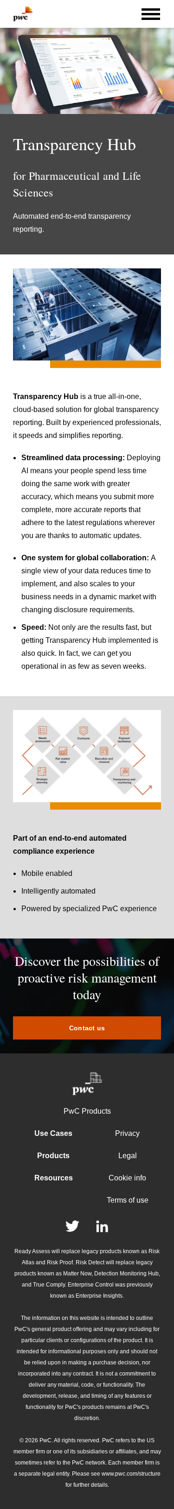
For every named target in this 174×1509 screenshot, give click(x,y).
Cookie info (127, 1178)
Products (53, 1156)
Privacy (127, 1133)
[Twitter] (72, 1226)
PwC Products (87, 1111)
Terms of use (127, 1200)
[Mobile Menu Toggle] (151, 14)
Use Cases (53, 1133)
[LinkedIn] (102, 1226)
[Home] (22, 13)
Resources (53, 1178)
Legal (127, 1156)
